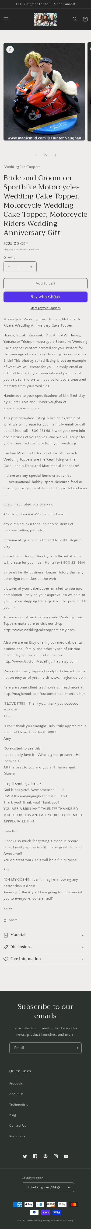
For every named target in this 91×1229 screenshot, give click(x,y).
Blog (12, 1115)
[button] (6, 19)
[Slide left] (35, 155)
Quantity (9, 257)
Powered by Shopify (64, 1221)
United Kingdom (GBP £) (43, 1187)
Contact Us (17, 1126)
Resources (17, 1136)
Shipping (9, 250)
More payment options (46, 308)
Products (16, 1083)
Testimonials (18, 1104)
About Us (16, 1094)
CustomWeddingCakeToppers (40, 1221)
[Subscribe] (76, 1047)
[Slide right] (56, 155)
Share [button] (13, 920)
